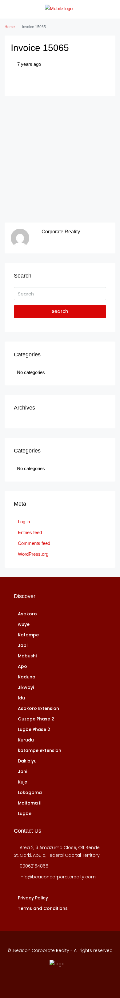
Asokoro (27, 614)
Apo (22, 666)
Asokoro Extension (38, 708)
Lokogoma (30, 792)
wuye (24, 624)
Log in (24, 521)
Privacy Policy (33, 898)
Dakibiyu (27, 761)
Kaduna (26, 677)
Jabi (22, 645)
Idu (21, 698)
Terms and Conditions (43, 908)
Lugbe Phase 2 (34, 729)
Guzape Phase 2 (36, 719)
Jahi (22, 771)
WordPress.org (33, 554)
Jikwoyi (26, 687)
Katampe (28, 635)
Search (60, 311)
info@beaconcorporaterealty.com (58, 877)
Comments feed (34, 543)
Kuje (22, 782)
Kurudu (26, 740)
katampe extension (39, 750)
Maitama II (30, 803)
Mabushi (27, 656)
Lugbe (24, 813)
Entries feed (30, 532)
